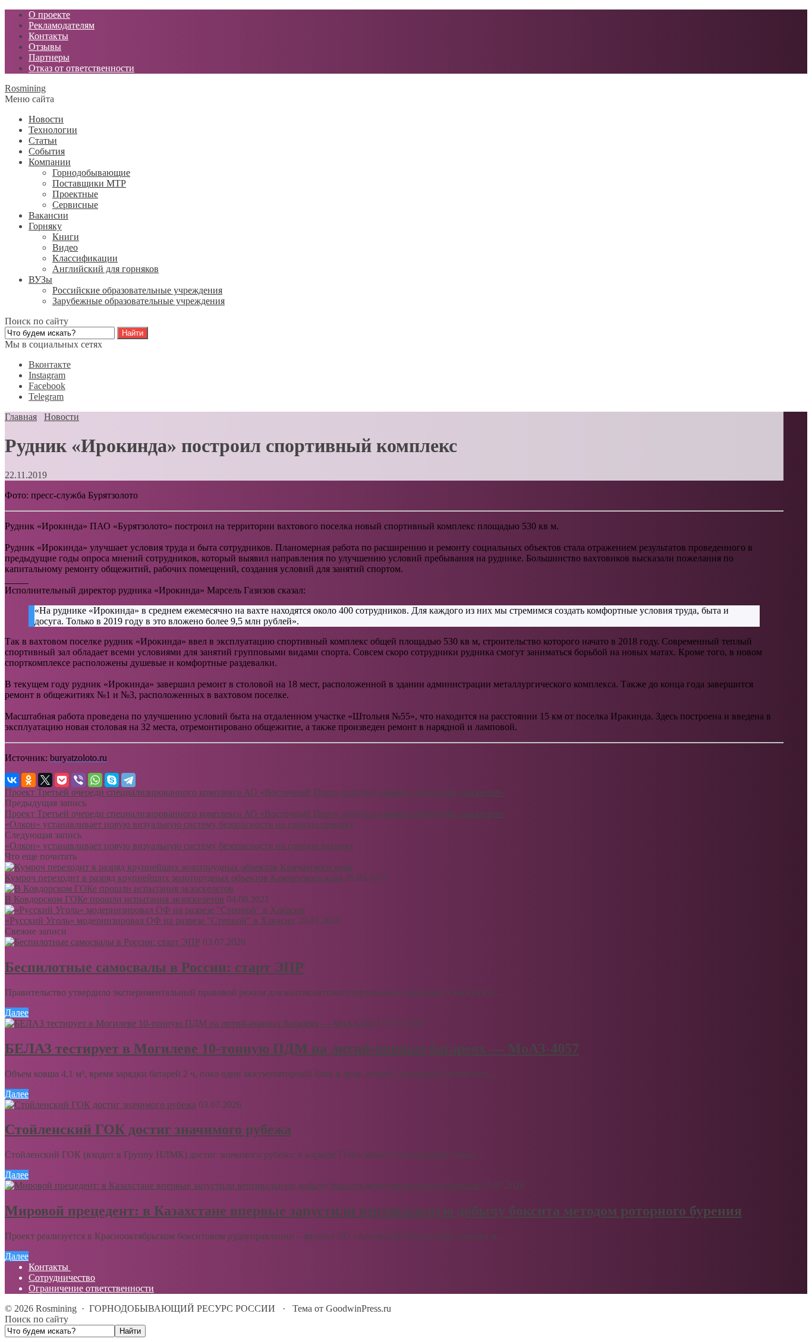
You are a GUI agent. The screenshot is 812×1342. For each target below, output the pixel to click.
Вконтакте (50, 364)
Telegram (46, 396)
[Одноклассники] (28, 780)
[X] (45, 780)
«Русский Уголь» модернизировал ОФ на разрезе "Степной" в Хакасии (150, 920)
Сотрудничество (62, 1277)
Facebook (47, 386)
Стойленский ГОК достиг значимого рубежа (148, 1129)
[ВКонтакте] (12, 780)
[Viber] (78, 780)
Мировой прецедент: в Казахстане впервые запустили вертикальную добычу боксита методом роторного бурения (373, 1210)
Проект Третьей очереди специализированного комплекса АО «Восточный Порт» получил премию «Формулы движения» (254, 792)
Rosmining (25, 88)
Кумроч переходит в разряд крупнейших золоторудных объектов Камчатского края (173, 878)
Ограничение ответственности (91, 1288)
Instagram (47, 375)
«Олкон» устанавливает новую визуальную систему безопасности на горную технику (179, 824)
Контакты (50, 1267)
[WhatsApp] (95, 780)
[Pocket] (62, 780)
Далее (17, 1013)
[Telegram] (128, 780)
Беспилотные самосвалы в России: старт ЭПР (154, 967)
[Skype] (112, 780)
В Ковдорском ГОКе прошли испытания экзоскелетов (114, 899)
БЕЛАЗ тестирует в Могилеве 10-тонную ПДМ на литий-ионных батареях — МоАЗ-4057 (292, 1048)
